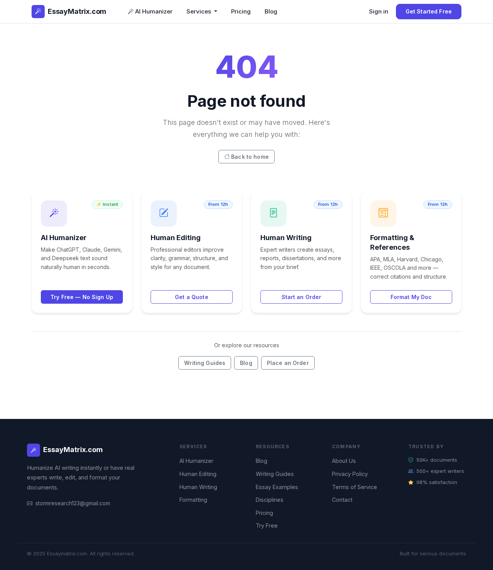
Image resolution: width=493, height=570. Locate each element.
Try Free (267, 525)
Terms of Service (354, 487)
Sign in (378, 11)
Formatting (193, 499)
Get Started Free (429, 11)
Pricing (241, 11)
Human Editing (197, 474)
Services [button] (199, 11)
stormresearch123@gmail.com (72, 503)
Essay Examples (277, 487)
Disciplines (269, 499)
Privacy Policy (350, 474)
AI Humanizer (154, 11)
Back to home (250, 156)
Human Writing (198, 487)
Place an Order (288, 363)
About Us (344, 460)
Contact (342, 499)
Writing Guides (204, 363)
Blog (271, 11)
